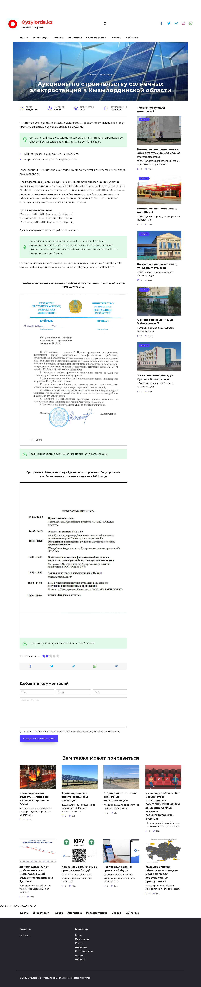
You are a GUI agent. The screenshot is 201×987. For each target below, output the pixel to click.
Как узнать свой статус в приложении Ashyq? (79, 868)
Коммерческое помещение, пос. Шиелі (157, 210)
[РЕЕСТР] (159, 143)
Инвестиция (41, 37)
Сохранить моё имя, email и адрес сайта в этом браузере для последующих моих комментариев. (71, 731)
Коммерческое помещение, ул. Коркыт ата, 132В (157, 266)
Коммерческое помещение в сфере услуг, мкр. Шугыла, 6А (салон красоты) (158, 153)
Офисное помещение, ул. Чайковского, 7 (155, 321)
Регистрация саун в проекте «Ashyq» (117, 868)
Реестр (58, 37)
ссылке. (73, 230)
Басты (24, 37)
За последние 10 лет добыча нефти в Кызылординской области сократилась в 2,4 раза (36, 874)
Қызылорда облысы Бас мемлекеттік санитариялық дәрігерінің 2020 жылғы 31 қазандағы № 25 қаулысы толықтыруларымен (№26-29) (162, 806)
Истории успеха (96, 37)
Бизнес (116, 37)
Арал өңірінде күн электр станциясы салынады (75, 797)
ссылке (103, 454)
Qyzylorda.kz (37, 22)
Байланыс (132, 37)
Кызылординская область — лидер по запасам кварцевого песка (34, 799)
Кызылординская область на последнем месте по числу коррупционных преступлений (161, 874)
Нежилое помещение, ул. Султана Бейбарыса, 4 (155, 377)
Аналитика (74, 37)
